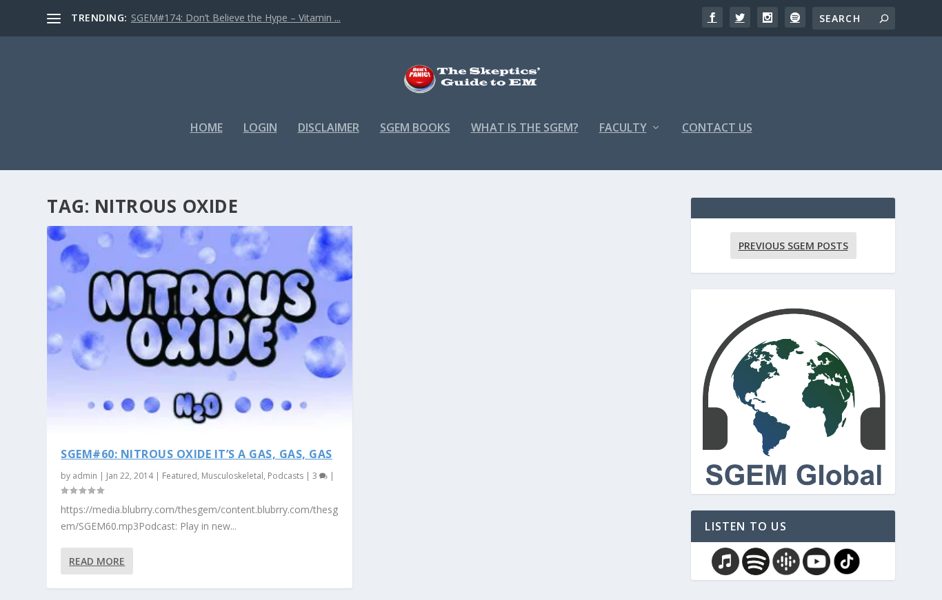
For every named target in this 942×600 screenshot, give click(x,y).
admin (84, 476)
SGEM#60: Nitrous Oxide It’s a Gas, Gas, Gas (196, 454)
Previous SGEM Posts (793, 245)
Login (260, 128)
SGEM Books (415, 128)
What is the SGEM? (525, 128)
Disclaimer (328, 128)
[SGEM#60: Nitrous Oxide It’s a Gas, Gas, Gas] (199, 329)
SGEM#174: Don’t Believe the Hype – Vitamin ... (236, 17)
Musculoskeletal (232, 476)
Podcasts (285, 476)
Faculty (623, 128)
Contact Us (717, 128)
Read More (97, 561)
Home (206, 128)
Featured (179, 476)
